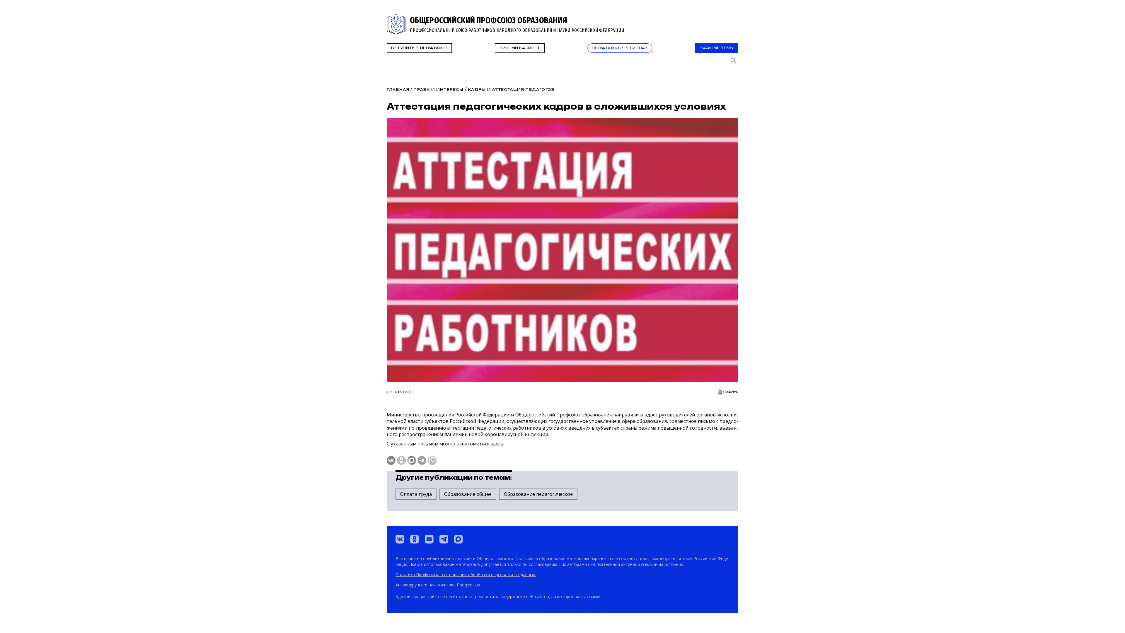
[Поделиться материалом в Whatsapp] (432, 460)
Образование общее (468, 494)
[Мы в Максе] (458, 539)
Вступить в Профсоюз (419, 48)
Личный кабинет (519, 48)
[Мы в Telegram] (443, 539)
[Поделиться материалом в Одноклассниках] (401, 460)
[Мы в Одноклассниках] (414, 539)
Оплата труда (416, 494)
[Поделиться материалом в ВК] (391, 460)
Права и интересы (438, 89)
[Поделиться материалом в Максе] (411, 460)
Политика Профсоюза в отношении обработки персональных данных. (466, 574)
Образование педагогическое (538, 494)
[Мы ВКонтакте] (400, 539)
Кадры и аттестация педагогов (511, 89)
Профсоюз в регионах (620, 48)
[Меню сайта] (733, 16)
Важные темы (717, 48)
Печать (730, 392)
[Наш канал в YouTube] (429, 539)
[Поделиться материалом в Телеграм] (421, 460)
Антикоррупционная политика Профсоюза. (438, 585)
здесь (496, 443)
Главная (398, 89)
